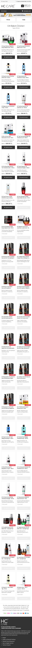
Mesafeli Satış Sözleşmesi (8, 641)
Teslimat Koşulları (7, 645)
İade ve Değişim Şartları (8, 643)
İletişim (4, 637)
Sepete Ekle (9, 57)
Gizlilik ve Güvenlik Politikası (9, 639)
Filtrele (8, 19)
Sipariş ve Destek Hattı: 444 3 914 (24, 1)
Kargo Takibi (5, 1)
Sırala (23, 19)
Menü (5, 11)
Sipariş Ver (27, 11)
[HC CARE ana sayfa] (8, 6)
